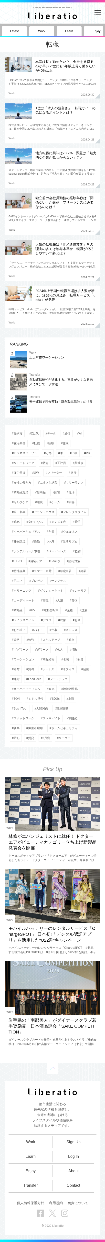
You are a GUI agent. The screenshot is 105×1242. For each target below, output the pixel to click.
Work (12, 93)
